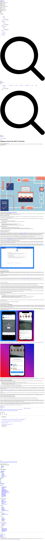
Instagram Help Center (4, 529)
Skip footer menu (2, 483)
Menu (3, 17)
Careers (2, 518)
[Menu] (1, 12)
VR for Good (3, 509)
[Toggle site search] (0, 36)
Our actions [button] (3, 474)
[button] (0, 11)
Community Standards (2, 534)
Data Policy (1, 535)
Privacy (32, 85)
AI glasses (4, 16)
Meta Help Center (4, 499)
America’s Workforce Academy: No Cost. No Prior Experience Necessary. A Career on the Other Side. (13, 419)
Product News (11, 85)
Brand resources (3, 519)
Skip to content (2, 0)
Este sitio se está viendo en (3, 10)
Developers (3, 507)
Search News (1, 135)
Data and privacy (3, 513)
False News (16, 410)
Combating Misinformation (10, 410)
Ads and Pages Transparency (3, 410)
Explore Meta (4, 26)
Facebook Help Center (4, 528)
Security (36, 85)
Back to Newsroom (4, 138)
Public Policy (21, 85)
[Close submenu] (7, 19)
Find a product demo (4, 501)
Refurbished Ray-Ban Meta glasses (5, 491)
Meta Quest (4, 21)
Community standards (4, 523)
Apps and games (3, 489)
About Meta (3, 517)
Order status (3, 500)
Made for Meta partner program (5, 510)
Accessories (3, 488)
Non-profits (3, 508)
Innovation (16, 85)
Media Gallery (2, 471)
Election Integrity (6, 409)
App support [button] (3, 476)
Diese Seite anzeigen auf (3, 3)
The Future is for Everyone (5, 422)
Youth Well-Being (27, 85)
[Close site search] (1, 83)
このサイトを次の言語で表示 (4, 6)
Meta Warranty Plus (4, 493)
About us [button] (3, 475)
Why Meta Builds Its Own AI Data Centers (6, 424)
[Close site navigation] (0, 137)
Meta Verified (3, 531)
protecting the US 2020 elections (12, 212)
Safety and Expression (19, 409)
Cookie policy (3, 525)
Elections (14, 410)
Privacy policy (3, 524)
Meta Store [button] (3, 473)
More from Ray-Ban (4, 492)
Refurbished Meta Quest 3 (5, 490)
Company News (2, 409)
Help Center (4, 33)
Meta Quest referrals (4, 495)
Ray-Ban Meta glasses (4, 486)
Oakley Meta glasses (4, 487)
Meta (13, 409)
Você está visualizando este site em (4, 2)
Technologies (4, 85)
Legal (2, 502)
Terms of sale (3, 503)
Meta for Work (3, 494)
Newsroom (3, 520)
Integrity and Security (10, 409)
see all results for (2, 82)
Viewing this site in (2, 1)
